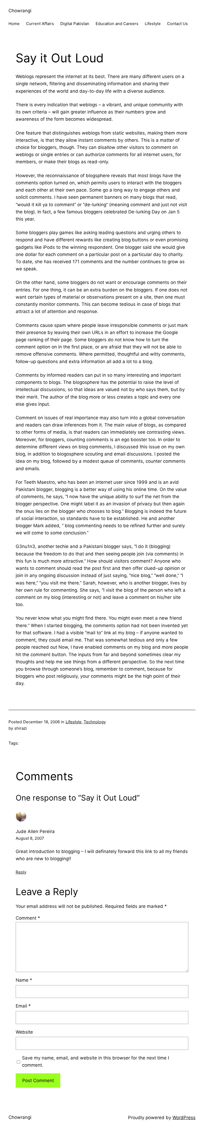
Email (23, 1006)
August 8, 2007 (30, 838)
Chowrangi (19, 10)
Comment (28, 918)
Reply (21, 872)
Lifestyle (74, 721)
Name (24, 980)
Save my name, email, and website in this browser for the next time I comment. (95, 1061)
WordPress (184, 1117)
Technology (95, 721)
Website (24, 1032)
